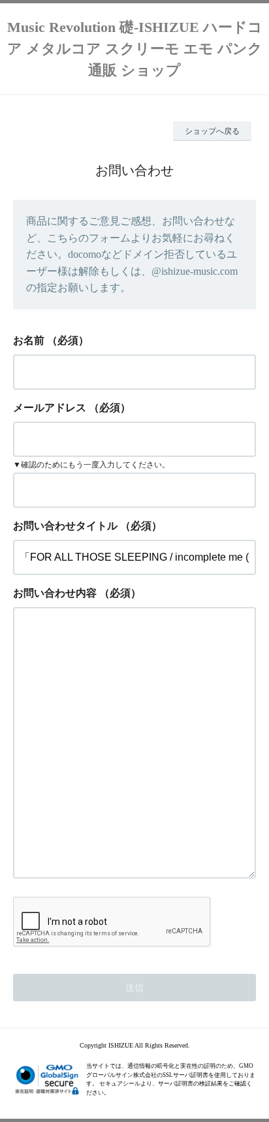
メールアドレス (49, 407)
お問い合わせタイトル (65, 525)
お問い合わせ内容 (55, 593)
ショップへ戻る (212, 131)
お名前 (28, 340)
